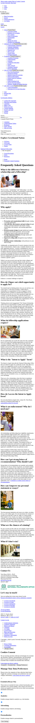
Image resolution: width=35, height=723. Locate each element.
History (9, 39)
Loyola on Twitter (9, 602)
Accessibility (7, 647)
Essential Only (11, 665)
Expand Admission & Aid (20, 44)
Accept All (3, 665)
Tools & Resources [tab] (9, 19)
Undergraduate (11, 59)
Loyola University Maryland (8, 3)
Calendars (6, 103)
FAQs (5, 155)
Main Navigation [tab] (8, 16)
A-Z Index (7, 629)
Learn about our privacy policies (9, 663)
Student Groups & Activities (15, 75)
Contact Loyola (5, 620)
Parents (6, 113)
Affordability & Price (13, 48)
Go (21, 117)
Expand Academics (15, 56)
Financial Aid (11, 50)
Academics (7, 56)
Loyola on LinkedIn (9, 607)
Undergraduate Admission (14, 45)
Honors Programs (12, 68)
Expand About (11, 30)
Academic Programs (12, 58)
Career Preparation (12, 87)
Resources (7, 156)
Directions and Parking (10, 102)
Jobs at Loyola (8, 128)
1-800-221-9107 (14, 617)
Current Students (8, 108)
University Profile (12, 31)
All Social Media (5, 609)
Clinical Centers (8, 633)
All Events (7, 143)
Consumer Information (10, 645)
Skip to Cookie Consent (18, 1)
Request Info (7, 93)
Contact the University (10, 100)
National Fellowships (6, 149)
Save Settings (4, 721)
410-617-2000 (4, 617)
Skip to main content (6, 1)
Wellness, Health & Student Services (17, 84)
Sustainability (11, 37)
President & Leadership (13, 42)
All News (6, 141)
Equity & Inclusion (12, 36)
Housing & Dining (12, 73)
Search (2, 27)
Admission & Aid (9, 44)
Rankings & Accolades (13, 33)
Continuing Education (13, 62)
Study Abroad (11, 65)
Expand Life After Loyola (20, 85)
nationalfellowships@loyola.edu (9, 403)
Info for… (5, 11)
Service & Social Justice (13, 82)
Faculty (9, 64)
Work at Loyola (8, 107)
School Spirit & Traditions (14, 78)
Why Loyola (10, 51)
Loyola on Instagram (9, 603)
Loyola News (7, 630)
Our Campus (10, 34)
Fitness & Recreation (13, 76)
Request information (6, 598)
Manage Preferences (22, 665)
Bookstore (7, 125)
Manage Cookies (9, 648)
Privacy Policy (8, 644)
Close (2, 24)
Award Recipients (9, 153)
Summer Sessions (12, 54)
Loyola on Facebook (9, 600)
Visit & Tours (11, 53)
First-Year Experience (13, 72)
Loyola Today (8, 144)
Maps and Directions (9, 632)
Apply (5, 7)
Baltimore (10, 79)
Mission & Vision (12, 40)
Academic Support (12, 67)
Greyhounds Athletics (6, 98)
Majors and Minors (9, 626)
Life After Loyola (9, 85)
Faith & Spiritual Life (13, 81)
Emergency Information (10, 635)
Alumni (6, 111)
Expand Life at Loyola (17, 70)
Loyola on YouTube (9, 605)
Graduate (9, 61)
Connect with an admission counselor (22, 598)
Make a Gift (7, 105)
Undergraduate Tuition (10, 123)
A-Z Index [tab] (7, 21)
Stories (6, 146)
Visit (5, 6)
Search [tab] (6, 18)
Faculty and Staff (8, 110)
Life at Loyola (8, 70)
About (5, 30)
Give (5, 9)
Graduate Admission (12, 47)
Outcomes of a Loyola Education (16, 89)
